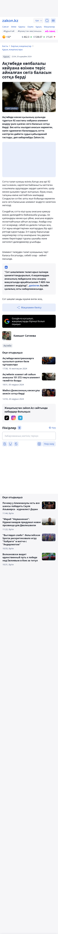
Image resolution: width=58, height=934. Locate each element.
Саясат (5, 26)
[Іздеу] (47, 20)
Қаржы (21, 26)
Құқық (39, 26)
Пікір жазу (49, 444)
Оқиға (30, 26)
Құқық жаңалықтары (12, 49)
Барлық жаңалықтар (21, 46)
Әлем (13, 26)
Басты (5, 46)
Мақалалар (49, 26)
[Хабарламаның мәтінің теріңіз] (29, 436)
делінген (34, 285)
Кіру (54, 427)
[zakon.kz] (10, 20)
